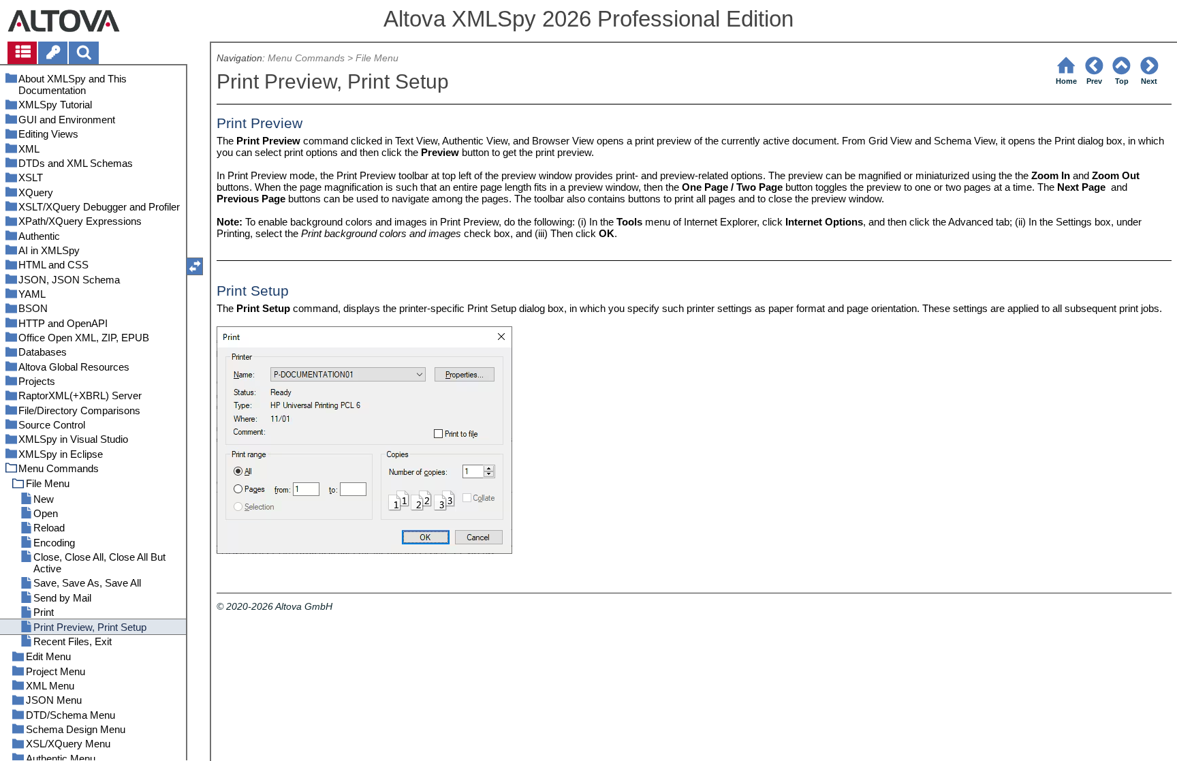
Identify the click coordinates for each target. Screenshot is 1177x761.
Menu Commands (306, 58)
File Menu (377, 58)
